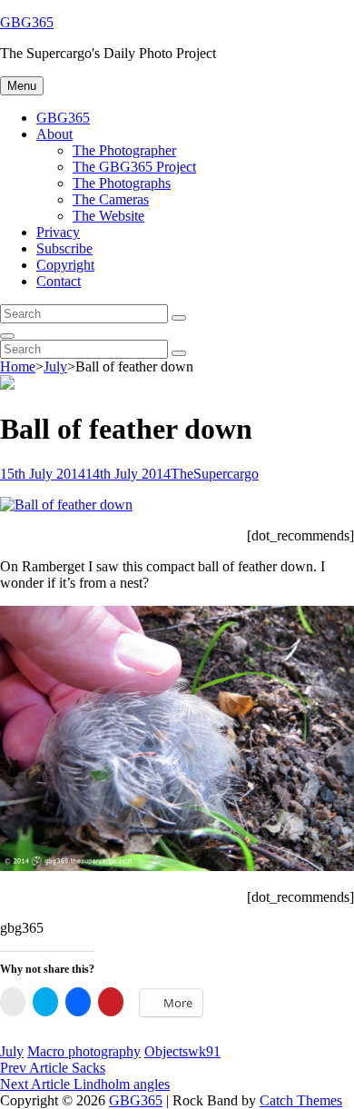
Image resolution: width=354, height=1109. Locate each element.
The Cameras (111, 199)
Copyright (65, 264)
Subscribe (64, 248)
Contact (58, 281)
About (54, 134)
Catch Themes (301, 1100)
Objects (166, 1051)
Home (17, 366)
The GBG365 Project (134, 166)
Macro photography (84, 1051)
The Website (108, 215)
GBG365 (27, 22)
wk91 (204, 1051)
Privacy (58, 232)
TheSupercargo (215, 473)
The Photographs (122, 183)
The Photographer (124, 150)
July (55, 366)
